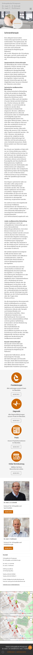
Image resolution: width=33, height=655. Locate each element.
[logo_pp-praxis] (11, 6)
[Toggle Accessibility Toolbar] (30, 647)
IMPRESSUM (11, 652)
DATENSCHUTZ (21, 652)
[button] (31, 9)
